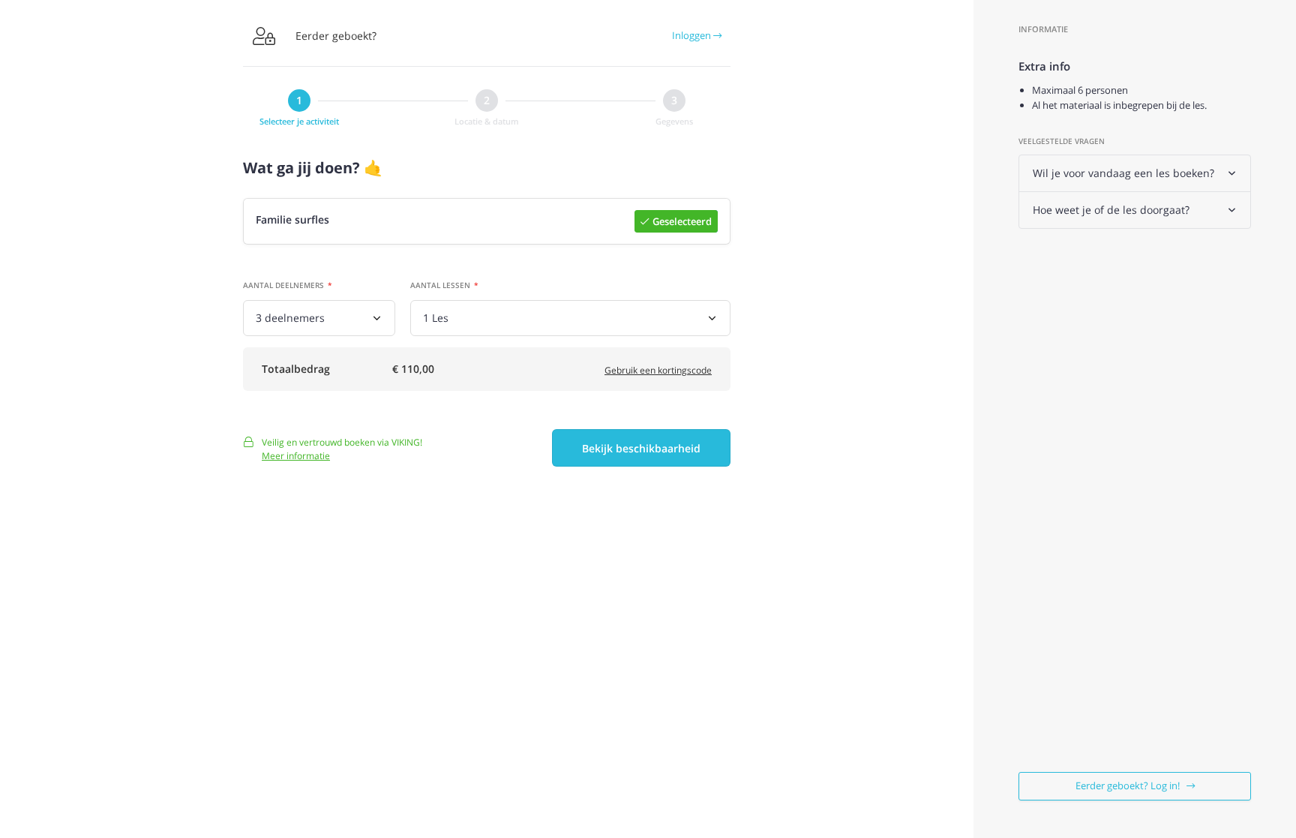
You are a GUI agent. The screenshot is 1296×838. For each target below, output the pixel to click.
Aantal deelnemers (283, 285)
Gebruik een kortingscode (658, 370)
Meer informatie (296, 455)
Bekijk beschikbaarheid (641, 448)
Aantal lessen (440, 285)
